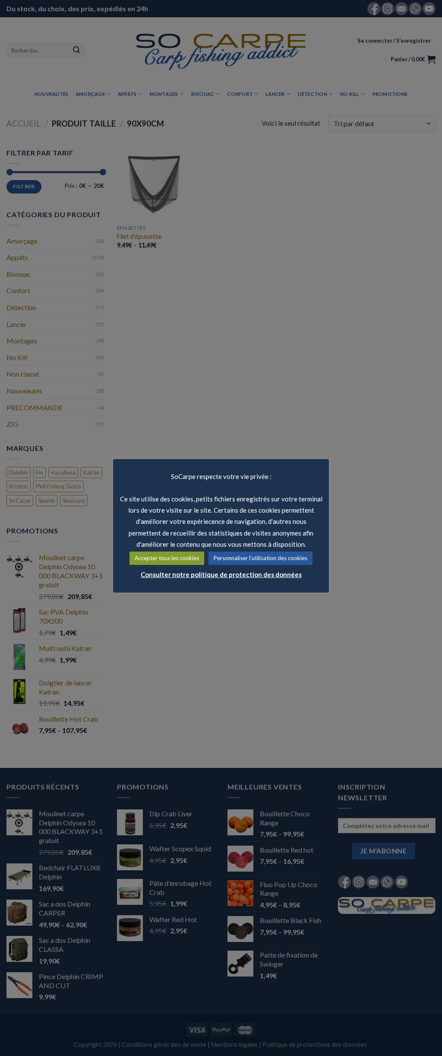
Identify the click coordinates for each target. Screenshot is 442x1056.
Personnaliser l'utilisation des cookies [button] (260, 558)
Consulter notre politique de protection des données (221, 574)
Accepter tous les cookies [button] (167, 558)
